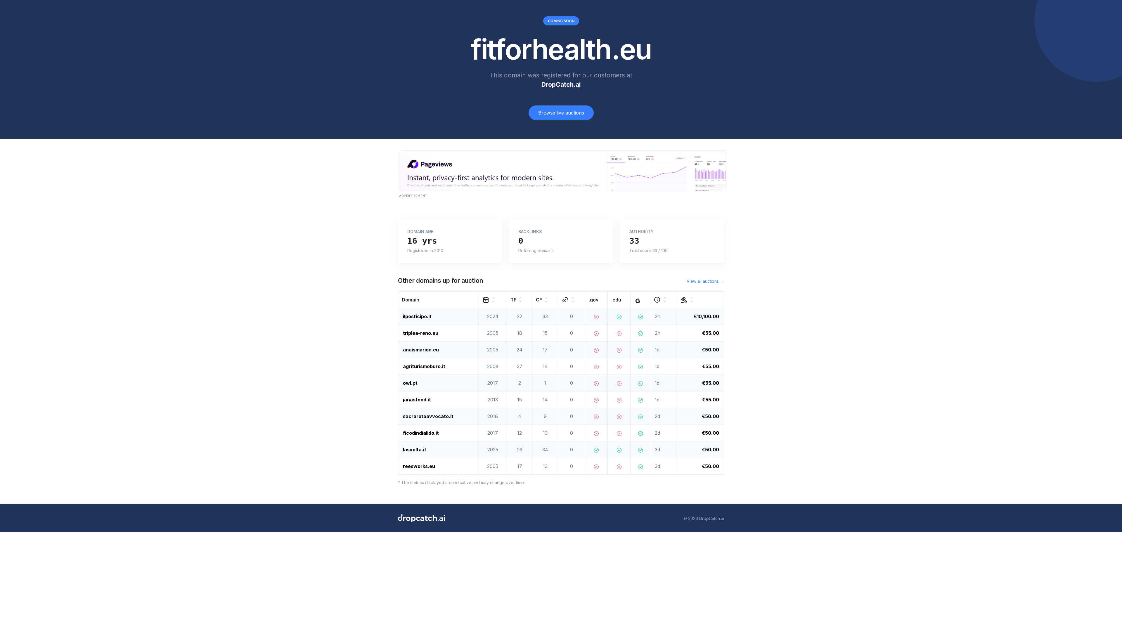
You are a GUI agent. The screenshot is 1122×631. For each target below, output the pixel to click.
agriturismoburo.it (424, 366)
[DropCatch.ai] (421, 518)
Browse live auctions (561, 113)
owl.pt (410, 383)
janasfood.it (417, 400)
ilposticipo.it (417, 316)
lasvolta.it (414, 450)
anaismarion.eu (421, 350)
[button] (438, 300)
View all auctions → (705, 281)
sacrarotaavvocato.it (428, 416)
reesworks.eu (419, 466)
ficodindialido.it (421, 433)
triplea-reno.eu (420, 333)
